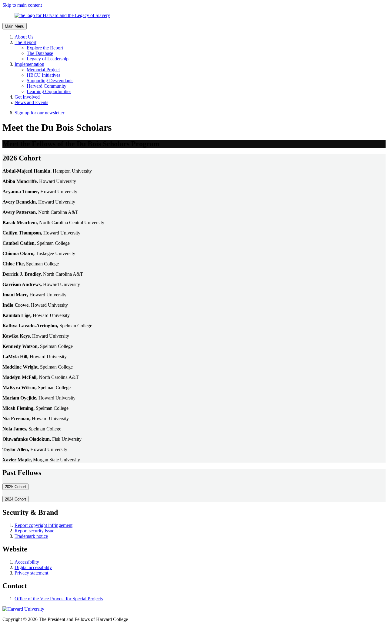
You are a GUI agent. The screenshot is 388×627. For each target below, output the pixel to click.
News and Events (31, 102)
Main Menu (14, 26)
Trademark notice (31, 536)
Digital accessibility (33, 567)
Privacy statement (31, 572)
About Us (24, 36)
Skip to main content (22, 5)
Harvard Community (46, 86)
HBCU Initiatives (43, 75)
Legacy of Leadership (48, 58)
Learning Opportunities (49, 91)
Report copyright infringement (43, 525)
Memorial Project (43, 69)
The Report (25, 42)
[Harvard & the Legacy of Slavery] (194, 15)
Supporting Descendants (50, 80)
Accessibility (27, 562)
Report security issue (34, 530)
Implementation (29, 64)
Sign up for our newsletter (39, 112)
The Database (40, 53)
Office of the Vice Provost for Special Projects (59, 598)
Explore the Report (45, 47)
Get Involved (27, 96)
